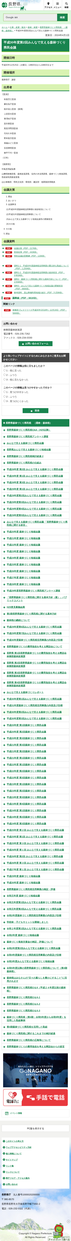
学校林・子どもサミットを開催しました (27, 922)
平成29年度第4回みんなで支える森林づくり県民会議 (34, 508)
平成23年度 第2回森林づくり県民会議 (26, 790)
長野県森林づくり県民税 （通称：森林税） (29, 423)
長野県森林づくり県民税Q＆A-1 (23, 997)
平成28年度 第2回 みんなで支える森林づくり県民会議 (35, 469)
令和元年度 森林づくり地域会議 (23, 895)
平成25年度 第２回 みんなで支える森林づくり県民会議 (35, 830)
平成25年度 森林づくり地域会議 (23, 564)
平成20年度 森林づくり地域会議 (23, 531)
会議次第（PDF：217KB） (26, 248)
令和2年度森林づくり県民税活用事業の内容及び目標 (34, 915)
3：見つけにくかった (17, 401)
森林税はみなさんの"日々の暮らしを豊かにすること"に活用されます (37, 979)
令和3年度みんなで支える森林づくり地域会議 (30, 961)
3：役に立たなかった (17, 379)
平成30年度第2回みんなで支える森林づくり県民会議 (34, 712)
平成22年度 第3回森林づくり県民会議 (26, 777)
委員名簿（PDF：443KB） (26, 252)
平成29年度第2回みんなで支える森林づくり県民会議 (34, 495)
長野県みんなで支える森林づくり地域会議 (29, 449)
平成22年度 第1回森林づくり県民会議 (26, 764)
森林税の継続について (18, 620)
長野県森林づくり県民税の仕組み (24, 462)
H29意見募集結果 (16, 607)
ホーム (5, 27)
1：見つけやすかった (17, 392)
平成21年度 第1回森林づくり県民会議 (26, 758)
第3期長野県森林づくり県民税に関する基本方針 (32, 613)
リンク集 (10, 1166)
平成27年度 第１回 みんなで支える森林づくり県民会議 (35, 869)
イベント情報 (16, 1113)
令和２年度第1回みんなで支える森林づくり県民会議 (34, 928)
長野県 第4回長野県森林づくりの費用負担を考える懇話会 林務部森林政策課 (37, 684)
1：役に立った (13, 370)
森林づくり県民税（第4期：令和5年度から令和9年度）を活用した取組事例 (36, 1019)
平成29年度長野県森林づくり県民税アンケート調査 (33, 590)
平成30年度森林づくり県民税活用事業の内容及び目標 (35, 640)
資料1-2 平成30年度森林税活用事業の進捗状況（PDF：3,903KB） (39, 274)
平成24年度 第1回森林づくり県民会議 (26, 810)
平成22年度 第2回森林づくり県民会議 (26, 771)
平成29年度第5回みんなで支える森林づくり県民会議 (34, 515)
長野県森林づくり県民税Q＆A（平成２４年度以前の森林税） (36, 989)
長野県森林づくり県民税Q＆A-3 (23, 1010)
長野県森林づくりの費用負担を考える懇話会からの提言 (36, 1046)
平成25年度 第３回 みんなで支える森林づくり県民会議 (35, 843)
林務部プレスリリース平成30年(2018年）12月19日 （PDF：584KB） (40, 311)
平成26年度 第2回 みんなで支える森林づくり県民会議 (35, 856)
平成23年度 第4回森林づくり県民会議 (26, 804)
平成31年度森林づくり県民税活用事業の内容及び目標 (35, 705)
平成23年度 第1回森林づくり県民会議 (26, 784)
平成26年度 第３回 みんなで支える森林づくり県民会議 (35, 863)
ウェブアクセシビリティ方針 (19, 1147)
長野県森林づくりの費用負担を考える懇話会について (34, 646)
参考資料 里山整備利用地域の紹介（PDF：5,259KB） (38, 292)
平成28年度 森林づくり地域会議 (23, 584)
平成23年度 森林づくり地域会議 (23, 551)
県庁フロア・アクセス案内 (18, 1178)
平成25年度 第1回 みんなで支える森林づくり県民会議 (35, 836)
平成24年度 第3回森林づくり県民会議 (26, 823)
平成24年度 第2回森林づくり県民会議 (26, 817)
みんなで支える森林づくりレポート (25, 692)
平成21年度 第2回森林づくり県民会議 (26, 751)
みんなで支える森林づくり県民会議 (25, 443)
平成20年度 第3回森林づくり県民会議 (26, 738)
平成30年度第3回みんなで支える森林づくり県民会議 (34, 718)
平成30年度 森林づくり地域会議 (23, 882)
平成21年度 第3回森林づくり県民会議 (26, 745)
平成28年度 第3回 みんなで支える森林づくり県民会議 (35, 482)
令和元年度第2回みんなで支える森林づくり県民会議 (34, 909)
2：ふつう (11, 375)
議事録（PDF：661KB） (25, 298)
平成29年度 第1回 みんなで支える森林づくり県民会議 (35, 489)
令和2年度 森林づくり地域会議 (23, 935)
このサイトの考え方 (15, 1141)
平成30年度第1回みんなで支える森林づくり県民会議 (34, 699)
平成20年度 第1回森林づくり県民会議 (26, 725)
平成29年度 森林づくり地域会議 (23, 876)
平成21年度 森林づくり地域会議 (23, 538)
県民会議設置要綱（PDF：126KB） (30, 256)
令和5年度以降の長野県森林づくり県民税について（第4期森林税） (37, 970)
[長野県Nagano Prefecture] (11, 5)
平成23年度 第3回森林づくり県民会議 (26, 797)
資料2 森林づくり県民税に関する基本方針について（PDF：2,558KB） (41, 280)
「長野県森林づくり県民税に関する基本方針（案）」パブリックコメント (37, 599)
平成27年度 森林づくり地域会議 (23, 577)
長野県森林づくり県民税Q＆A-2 (23, 1004)
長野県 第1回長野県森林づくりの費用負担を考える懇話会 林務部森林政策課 (37, 655)
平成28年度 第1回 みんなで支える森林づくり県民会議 (35, 476)
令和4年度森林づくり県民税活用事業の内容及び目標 (34, 955)
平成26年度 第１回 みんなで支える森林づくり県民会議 (35, 849)
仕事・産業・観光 (18, 27)
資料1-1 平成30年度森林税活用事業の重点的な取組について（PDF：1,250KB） (41, 267)
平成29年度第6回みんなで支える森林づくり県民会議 (34, 626)
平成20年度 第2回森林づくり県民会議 (26, 731)
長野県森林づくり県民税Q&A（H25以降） (29, 430)
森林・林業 (33, 27)
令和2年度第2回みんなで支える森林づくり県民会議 (33, 948)
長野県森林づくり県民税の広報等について (29, 1040)
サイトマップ (12, 1160)
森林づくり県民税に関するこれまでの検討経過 (31, 1033)
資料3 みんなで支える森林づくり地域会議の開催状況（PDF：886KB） (38, 287)
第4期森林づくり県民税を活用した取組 (27, 1026)
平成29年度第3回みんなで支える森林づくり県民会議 (34, 502)
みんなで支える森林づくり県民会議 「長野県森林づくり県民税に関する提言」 (37, 524)
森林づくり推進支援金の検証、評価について (30, 941)
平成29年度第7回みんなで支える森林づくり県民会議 (34, 633)
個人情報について (14, 1153)
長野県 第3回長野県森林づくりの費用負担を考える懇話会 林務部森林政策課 (37, 674)
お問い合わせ (12, 1184)
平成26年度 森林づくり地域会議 (23, 571)
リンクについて (13, 1172)
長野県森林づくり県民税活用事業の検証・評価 (31, 889)
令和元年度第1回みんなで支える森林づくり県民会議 (34, 902)
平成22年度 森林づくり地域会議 (23, 544)
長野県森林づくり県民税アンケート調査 (27, 436)
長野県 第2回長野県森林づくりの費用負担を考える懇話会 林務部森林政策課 (37, 664)
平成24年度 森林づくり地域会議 (23, 558)
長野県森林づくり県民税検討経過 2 (25, 456)
